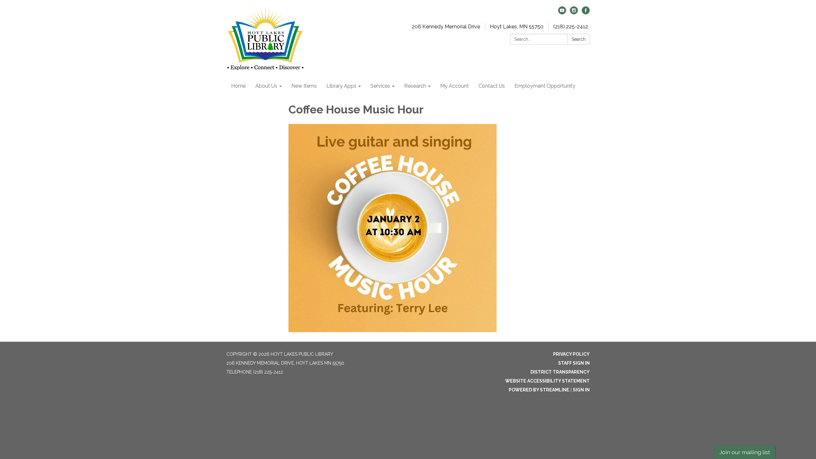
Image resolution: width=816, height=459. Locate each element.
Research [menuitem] (415, 86)
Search (579, 39)
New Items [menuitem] (304, 86)
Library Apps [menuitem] (341, 86)
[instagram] (574, 13)
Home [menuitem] (238, 86)
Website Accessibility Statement (547, 380)
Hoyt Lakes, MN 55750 (516, 27)
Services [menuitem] (380, 86)
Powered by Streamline (539, 389)
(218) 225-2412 (570, 27)
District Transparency (560, 372)
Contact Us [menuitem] (491, 86)
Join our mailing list (744, 452)
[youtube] (562, 13)
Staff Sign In (574, 363)
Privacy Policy (571, 354)
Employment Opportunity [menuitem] (544, 86)
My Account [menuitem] (454, 86)
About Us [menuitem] (266, 86)
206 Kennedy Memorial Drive (446, 27)
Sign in (581, 389)
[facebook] (586, 13)
